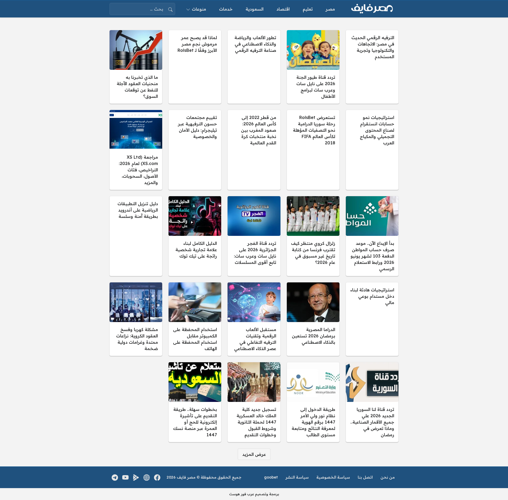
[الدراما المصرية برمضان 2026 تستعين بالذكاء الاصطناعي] (313, 319)
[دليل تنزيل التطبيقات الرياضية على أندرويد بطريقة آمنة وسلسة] (136, 236)
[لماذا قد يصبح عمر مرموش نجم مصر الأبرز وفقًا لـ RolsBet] (195, 67)
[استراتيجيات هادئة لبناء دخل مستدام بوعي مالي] (372, 319)
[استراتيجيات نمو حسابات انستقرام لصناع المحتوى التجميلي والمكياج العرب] (372, 150)
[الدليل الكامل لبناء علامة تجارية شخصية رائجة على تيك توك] (195, 236)
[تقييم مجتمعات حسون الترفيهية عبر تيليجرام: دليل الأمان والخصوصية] (195, 150)
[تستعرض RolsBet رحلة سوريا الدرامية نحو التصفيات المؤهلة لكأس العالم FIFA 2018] (313, 150)
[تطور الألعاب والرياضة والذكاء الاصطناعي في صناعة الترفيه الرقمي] (254, 67)
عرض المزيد (254, 454)
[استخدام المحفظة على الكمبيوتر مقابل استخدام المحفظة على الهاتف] (195, 319)
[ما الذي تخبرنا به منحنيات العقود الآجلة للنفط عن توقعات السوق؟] (136, 67)
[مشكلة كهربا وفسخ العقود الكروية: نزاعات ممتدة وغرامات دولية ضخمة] (136, 319)
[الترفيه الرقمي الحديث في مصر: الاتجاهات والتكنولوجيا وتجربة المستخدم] (372, 67)
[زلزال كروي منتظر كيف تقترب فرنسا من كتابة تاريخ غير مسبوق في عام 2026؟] (313, 236)
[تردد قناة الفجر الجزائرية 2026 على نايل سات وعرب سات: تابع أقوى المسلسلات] (254, 236)
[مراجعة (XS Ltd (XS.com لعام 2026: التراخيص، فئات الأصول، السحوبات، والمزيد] (136, 150)
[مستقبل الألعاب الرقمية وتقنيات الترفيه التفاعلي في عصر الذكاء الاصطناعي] (254, 319)
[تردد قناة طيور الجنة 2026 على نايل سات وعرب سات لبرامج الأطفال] (313, 67)
